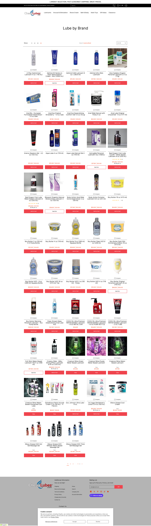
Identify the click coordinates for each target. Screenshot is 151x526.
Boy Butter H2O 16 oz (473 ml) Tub (54, 282)
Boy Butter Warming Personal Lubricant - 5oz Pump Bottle (33, 322)
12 (31, 43)
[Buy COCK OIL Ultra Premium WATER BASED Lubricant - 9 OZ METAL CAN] (75, 306)
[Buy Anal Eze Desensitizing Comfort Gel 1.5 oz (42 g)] (75, 98)
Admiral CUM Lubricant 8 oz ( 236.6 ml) (75, 74)
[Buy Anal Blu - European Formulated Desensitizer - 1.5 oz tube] (33, 98)
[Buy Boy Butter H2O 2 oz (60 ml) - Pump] (75, 266)
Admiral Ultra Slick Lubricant (96, 74)
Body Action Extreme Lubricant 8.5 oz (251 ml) (96, 198)
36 (37, 43)
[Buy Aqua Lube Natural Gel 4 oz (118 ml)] (75, 138)
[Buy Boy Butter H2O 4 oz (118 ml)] (96, 266)
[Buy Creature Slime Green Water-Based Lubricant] (75, 346)
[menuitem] (120, 5)
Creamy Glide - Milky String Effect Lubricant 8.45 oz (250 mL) (54, 362)
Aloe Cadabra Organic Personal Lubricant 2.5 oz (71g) (117, 74)
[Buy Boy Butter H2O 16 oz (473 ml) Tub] (54, 266)
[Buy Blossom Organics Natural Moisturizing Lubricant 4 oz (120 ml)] (54, 182)
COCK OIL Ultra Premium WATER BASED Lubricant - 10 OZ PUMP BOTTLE (96, 322)
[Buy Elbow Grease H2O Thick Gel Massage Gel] (75, 429)
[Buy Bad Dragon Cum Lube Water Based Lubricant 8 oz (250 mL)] (33, 182)
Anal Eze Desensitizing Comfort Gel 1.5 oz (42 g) (75, 114)
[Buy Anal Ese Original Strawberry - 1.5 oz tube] (54, 98)
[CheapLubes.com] (32, 12)
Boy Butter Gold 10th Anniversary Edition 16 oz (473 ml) (117, 243)
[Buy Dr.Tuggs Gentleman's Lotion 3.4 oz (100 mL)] (96, 387)
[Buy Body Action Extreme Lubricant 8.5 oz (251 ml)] (96, 182)
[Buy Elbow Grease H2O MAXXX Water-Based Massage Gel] (54, 429)
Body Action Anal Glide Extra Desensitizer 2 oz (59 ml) (75, 198)
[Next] (82, 463)
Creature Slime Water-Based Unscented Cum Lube (33, 404)
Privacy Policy (55, 517)
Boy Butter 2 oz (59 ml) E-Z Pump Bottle (33, 242)
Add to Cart (34, 83)
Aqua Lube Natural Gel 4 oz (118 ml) (76, 154)
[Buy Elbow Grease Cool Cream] (117, 387)
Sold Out (54, 83)
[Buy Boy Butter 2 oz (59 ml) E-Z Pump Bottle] (33, 226)
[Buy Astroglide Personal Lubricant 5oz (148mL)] (96, 138)
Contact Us (57, 499)
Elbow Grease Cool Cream (117, 403)
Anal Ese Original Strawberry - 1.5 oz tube (55, 114)
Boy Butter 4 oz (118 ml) (55, 241)
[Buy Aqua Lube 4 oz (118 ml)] (54, 138)
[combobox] (91, 5)
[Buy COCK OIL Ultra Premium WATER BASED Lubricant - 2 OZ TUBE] (117, 306)
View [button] (75, 372)
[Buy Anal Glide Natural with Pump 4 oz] (96, 98)
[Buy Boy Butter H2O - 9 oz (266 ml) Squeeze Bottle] (33, 266)
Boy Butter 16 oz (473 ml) (117, 197)
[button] (91, 491)
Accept (75, 521)
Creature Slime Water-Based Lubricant (117, 362)
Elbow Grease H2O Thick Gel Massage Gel (75, 445)
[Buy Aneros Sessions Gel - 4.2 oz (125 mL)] (33, 138)
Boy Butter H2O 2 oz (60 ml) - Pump (75, 282)
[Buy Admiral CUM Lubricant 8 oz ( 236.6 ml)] (75, 57)
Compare (34, 69)
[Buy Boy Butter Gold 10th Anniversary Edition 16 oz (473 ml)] (117, 226)
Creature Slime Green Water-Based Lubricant (75, 362)
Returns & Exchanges (60, 489)
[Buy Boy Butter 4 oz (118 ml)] (54, 226)
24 (34, 43)
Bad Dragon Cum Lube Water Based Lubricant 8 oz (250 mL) (33, 198)
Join (118, 486)
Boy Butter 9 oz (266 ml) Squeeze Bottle (75, 242)
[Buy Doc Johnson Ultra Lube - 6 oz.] (75, 387)
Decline (98, 521)
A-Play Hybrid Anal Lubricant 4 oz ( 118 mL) (34, 74)
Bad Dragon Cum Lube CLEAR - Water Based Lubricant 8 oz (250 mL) (117, 154)
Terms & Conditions (59, 491)
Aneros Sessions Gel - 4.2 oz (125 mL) (33, 154)
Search (74, 489)
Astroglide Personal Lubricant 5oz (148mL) (96, 154)
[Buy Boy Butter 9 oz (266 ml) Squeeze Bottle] (75, 226)
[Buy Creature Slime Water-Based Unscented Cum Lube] (33, 387)
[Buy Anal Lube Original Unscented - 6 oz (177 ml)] (117, 98)
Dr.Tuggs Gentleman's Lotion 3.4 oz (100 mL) (96, 403)
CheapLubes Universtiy (60, 497)
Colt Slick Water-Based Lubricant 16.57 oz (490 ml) (33, 362)
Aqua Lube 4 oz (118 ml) (54, 153)
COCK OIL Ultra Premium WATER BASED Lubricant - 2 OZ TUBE (117, 322)
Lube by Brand (87, 43)
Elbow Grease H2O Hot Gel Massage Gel (33, 445)
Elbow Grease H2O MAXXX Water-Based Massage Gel (54, 445)
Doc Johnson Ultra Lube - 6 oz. (75, 403)
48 (41, 43)
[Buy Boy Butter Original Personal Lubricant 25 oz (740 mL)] (117, 266)
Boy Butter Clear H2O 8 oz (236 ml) (96, 242)
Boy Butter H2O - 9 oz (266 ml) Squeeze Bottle (34, 282)
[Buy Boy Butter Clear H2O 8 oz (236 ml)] (96, 226)
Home (80, 43)
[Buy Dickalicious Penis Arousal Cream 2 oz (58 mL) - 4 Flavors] (54, 387)
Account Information (77, 494)
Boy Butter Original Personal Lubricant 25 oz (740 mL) (117, 283)
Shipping (57, 486)
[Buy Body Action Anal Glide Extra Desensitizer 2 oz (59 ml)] (75, 182)
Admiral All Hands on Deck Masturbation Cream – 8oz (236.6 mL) (55, 74)
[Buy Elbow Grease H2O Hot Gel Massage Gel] (33, 429)
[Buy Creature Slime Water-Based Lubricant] (117, 346)
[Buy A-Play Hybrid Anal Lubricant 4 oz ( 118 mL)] (33, 57)
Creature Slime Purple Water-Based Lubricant (96, 362)
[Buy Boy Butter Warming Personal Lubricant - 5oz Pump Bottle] (33, 306)
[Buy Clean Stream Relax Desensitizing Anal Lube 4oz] (54, 306)
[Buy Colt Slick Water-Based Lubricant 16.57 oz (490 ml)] (33, 346)
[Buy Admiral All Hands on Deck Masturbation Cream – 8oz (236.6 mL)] (54, 57)
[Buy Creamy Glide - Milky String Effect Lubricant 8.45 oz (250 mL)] (54, 346)
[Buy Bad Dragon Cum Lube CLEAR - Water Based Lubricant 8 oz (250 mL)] (117, 138)
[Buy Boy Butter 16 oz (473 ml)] (117, 182)
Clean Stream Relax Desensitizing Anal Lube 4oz (54, 322)
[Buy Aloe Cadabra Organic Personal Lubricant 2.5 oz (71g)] (117, 57)
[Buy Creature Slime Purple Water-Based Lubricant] (96, 346)
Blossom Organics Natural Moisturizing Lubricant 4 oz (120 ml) (54, 198)
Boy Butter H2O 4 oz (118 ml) (96, 282)
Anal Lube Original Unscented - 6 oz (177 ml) (117, 114)
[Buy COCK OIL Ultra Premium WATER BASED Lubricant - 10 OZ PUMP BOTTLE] (96, 306)
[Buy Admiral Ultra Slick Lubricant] (96, 57)
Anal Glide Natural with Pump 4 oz (96, 114)
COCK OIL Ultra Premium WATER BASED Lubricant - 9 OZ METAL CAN (75, 322)
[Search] (113, 5)
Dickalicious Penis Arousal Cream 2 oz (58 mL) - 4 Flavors (54, 404)
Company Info (75, 491)
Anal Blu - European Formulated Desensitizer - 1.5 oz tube (33, 114)
